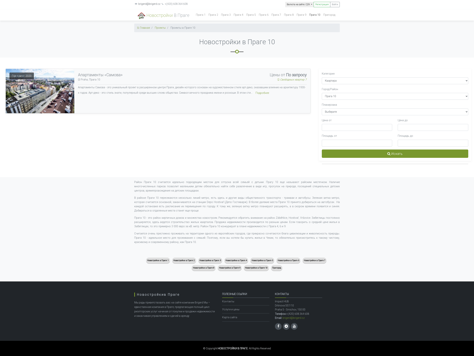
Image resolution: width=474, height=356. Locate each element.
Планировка (329, 104)
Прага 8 (289, 14)
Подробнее (262, 93)
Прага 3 (226, 14)
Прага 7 (276, 14)
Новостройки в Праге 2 (184, 260)
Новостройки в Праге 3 (210, 260)
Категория (328, 73)
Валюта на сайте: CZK (299, 4)
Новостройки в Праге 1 (158, 260)
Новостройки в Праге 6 (288, 260)
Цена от (327, 120)
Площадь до (405, 135)
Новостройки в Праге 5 (262, 260)
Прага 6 (263, 14)
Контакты (228, 301)
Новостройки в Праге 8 (203, 268)
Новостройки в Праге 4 (236, 260)
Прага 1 (201, 14)
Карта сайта (229, 317)
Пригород (329, 14)
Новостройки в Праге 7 (314, 260)
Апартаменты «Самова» (100, 75)
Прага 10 (314, 14)
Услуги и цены (230, 309)
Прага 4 (238, 14)
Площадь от (329, 135)
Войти (335, 4)
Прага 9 (301, 14)
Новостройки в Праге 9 (230, 268)
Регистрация (322, 4)
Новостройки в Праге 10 (256, 268)
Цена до (403, 120)
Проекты (160, 27)
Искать (396, 154)
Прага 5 (251, 14)
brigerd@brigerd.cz (149, 3)
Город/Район (330, 89)
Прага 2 (213, 14)
